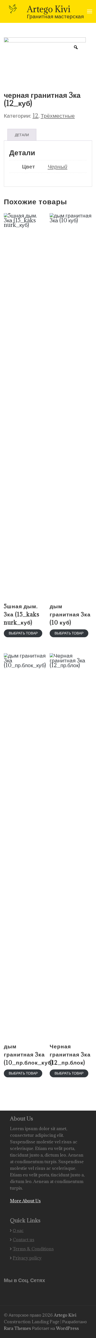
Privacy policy (27, 1258)
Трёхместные (58, 115)
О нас (18, 1230)
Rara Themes (18, 1328)
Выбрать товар (23, 633)
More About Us (25, 1201)
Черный (57, 166)
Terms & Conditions (33, 1249)
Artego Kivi (48, 9)
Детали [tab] (22, 134)
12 (35, 115)
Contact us (23, 1239)
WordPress (67, 1328)
